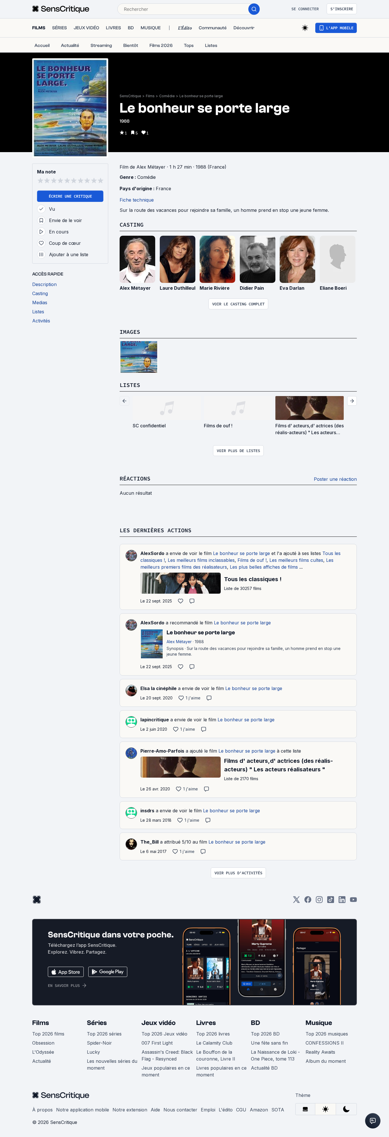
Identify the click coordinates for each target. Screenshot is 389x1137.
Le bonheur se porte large (201, 96)
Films (150, 96)
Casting (132, 224)
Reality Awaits (320, 1052)
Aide (155, 1110)
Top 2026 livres (213, 1034)
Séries (97, 1023)
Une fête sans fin (269, 1043)
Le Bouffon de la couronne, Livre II (215, 1055)
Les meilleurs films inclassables (201, 560)
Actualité (41, 1061)
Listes (130, 384)
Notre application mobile (82, 1110)
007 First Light (157, 1043)
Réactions (135, 478)
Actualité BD (264, 1068)
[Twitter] (296, 901)
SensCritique (130, 96)
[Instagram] (319, 901)
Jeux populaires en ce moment (166, 1071)
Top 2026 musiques (327, 1034)
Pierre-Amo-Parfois (162, 751)
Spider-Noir (99, 1043)
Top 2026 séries (104, 1034)
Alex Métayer (135, 288)
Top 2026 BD (265, 1034)
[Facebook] (307, 901)
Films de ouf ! (252, 560)
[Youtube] (353, 901)
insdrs (147, 810)
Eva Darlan (292, 288)
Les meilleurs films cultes (296, 560)
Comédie (167, 96)
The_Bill (149, 842)
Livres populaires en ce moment (221, 1071)
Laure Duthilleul (177, 288)
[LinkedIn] (342, 901)
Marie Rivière (215, 288)
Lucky (93, 1052)
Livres (206, 1023)
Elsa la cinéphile (158, 688)
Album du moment (326, 1061)
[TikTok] (330, 901)
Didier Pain (252, 288)
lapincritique (154, 719)
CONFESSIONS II (325, 1043)
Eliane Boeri (333, 288)
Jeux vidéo (159, 1023)
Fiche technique (137, 200)
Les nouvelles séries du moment (112, 1064)
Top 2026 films (48, 1034)
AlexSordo (152, 553)
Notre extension (129, 1110)
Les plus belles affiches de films (264, 567)
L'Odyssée (43, 1052)
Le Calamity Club (214, 1043)
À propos (42, 1110)
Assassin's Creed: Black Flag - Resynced (167, 1055)
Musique (319, 1023)
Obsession (43, 1043)
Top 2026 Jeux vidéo (164, 1034)
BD (255, 1023)
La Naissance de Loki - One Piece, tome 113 (275, 1055)
